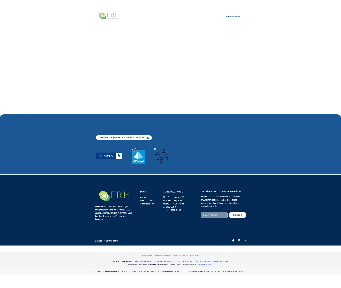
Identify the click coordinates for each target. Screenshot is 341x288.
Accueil (150, 16)
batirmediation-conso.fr (205, 264)
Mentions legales (146, 255)
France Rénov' (216, 271)
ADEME (242, 271)
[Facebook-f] (233, 240)
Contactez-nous (189, 16)
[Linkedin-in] (244, 240)
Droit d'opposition (194, 255)
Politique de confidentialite (163, 255)
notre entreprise (167, 16)
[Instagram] (239, 240)
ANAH (233, 271)
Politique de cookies (179, 255)
